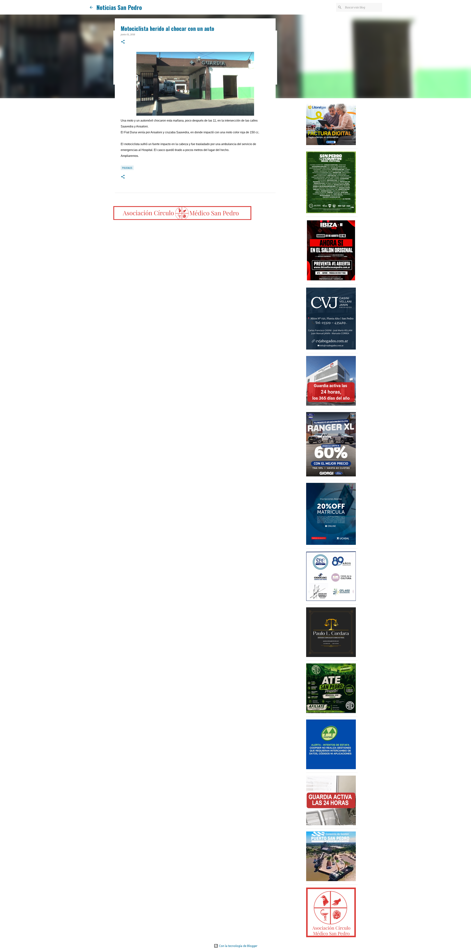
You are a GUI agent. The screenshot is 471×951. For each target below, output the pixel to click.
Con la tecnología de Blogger (237, 946)
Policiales (127, 167)
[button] (123, 42)
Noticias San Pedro (119, 7)
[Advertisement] (294, 159)
